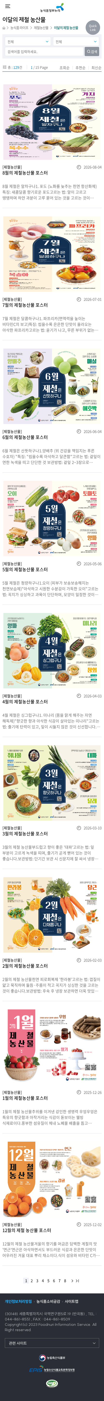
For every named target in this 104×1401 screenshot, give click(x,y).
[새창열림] (52, 1357)
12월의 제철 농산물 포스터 (26, 1230)
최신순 (96, 67)
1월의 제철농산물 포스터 (25, 1098)
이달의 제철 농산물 (66, 27)
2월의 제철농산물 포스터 (25, 966)
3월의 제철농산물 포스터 (25, 834)
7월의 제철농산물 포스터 (25, 305)
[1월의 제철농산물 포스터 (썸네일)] (52, 1047)
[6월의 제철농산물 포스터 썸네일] (52, 386)
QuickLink (93, 28)
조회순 (64, 67)
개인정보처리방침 (18, 1301)
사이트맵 (71, 1301)
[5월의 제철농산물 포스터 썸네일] (52, 518)
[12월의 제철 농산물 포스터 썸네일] (52, 1179)
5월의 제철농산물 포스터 (25, 570)
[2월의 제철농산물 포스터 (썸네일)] (52, 915)
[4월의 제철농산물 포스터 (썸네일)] (52, 650)
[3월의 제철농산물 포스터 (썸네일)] (52, 783)
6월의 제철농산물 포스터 (25, 437)
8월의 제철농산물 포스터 (25, 173)
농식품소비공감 (48, 1301)
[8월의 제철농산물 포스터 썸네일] (52, 122)
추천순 (80, 67)
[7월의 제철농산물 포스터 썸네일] (52, 254)
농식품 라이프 (19, 27)
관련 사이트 (18, 1343)
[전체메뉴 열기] (7, 6)
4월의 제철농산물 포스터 (25, 702)
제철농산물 (41, 27)
